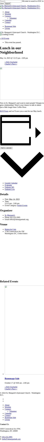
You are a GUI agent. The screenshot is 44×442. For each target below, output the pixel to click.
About (7, 405)
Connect (8, 409)
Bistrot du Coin (10, 229)
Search (7, 4)
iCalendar (8, 185)
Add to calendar (6, 148)
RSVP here (4, 111)
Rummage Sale (12, 378)
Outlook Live (10, 189)
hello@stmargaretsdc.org (11, 439)
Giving (7, 420)
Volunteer (13, 411)
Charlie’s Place (11, 64)
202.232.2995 (7, 437)
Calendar (8, 413)
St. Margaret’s (10, 215)
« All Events (4, 38)
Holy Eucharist (11, 62)
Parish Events (22, 205)
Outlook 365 (9, 187)
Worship (8, 407)
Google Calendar (11, 183)
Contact (7, 415)
